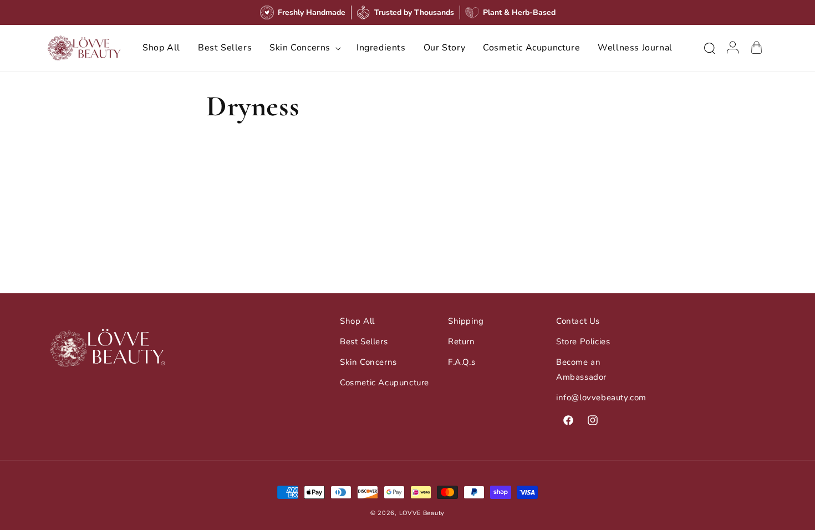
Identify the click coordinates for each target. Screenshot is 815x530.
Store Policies (583, 341)
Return (461, 341)
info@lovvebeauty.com (601, 397)
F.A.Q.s (461, 362)
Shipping (466, 321)
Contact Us (578, 321)
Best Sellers (364, 341)
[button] (304, 47)
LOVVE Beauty (422, 513)
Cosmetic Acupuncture (384, 382)
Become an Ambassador (581, 369)
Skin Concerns (368, 362)
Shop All (357, 321)
